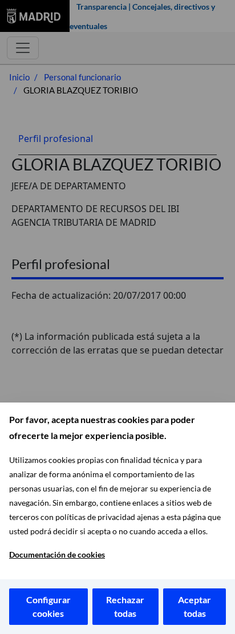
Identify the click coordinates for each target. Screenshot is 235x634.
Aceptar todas (194, 606)
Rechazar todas (125, 606)
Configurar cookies (48, 606)
